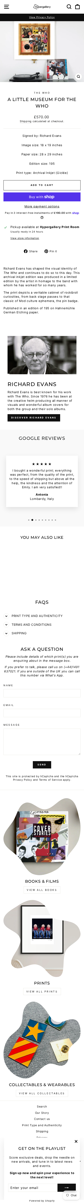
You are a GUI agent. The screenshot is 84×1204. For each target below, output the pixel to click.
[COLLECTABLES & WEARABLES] (42, 1040)
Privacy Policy (22, 779)
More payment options (42, 206)
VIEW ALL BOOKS (42, 889)
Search (42, 1106)
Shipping (26, 121)
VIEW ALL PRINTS (42, 991)
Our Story (42, 1112)
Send (42, 764)
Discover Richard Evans (33, 417)
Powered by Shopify (42, 1200)
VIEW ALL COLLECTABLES (42, 1093)
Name (8, 685)
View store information (24, 238)
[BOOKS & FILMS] (42, 836)
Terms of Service (50, 779)
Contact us (42, 1119)
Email (8, 705)
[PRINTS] (42, 938)
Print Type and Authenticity (42, 1125)
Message (11, 724)
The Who (42, 92)
